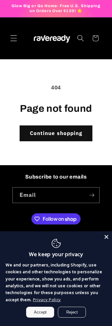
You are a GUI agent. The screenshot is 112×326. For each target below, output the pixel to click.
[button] (13, 38)
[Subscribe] (91, 195)
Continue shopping (56, 133)
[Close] (106, 237)
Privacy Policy (47, 299)
